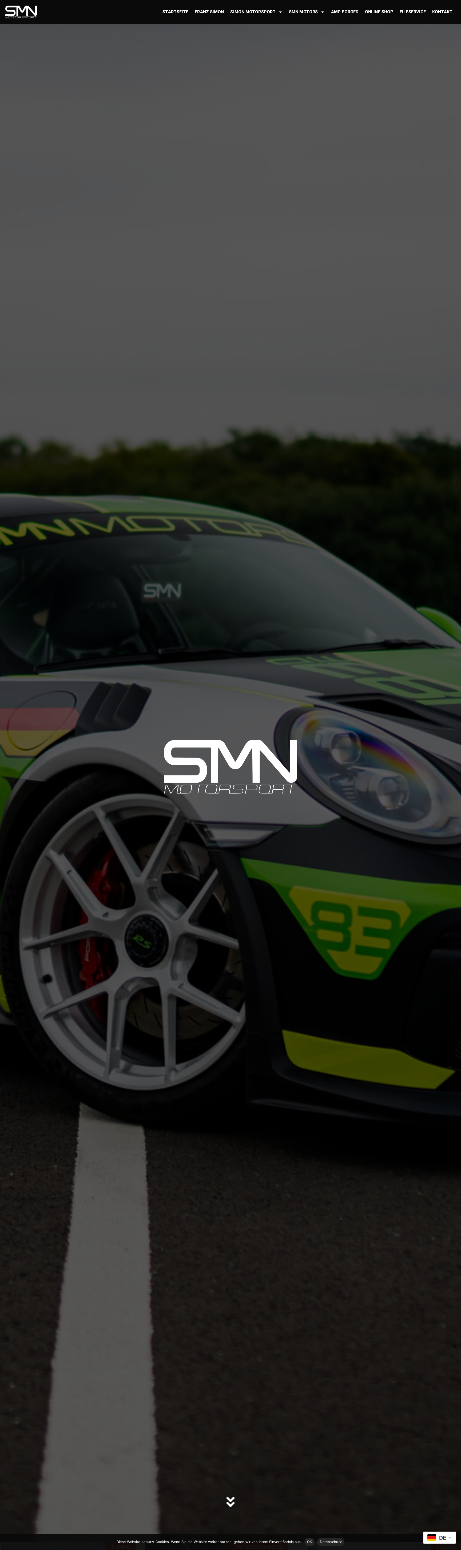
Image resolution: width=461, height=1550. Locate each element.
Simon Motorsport (253, 11)
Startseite (175, 11)
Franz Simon (209, 11)
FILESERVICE (413, 11)
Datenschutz (331, 1542)
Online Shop (379, 11)
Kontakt (442, 11)
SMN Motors (303, 11)
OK (309, 1542)
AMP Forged (345, 11)
